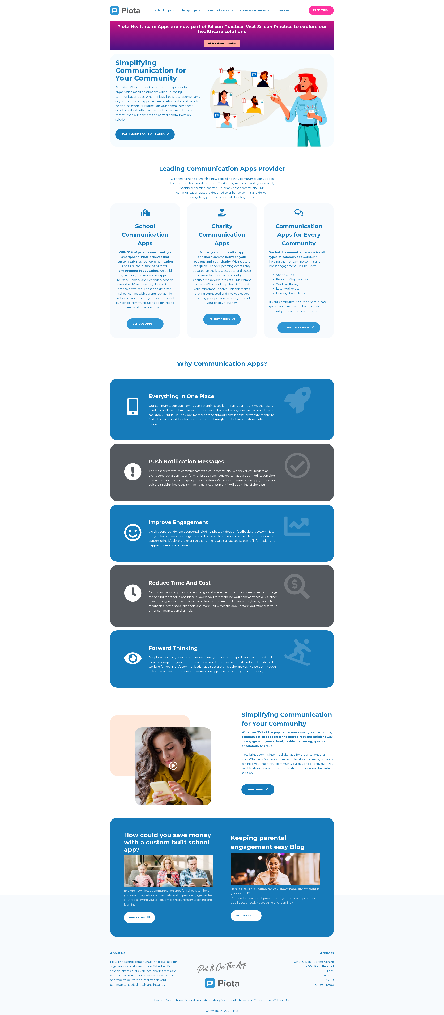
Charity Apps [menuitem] (188, 10)
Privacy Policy (164, 1000)
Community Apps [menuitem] (218, 10)
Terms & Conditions (189, 1000)
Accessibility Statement (220, 1000)
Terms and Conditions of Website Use (264, 1000)
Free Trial (321, 10)
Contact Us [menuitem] (282, 10)
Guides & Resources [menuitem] (252, 10)
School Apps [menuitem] (163, 10)
